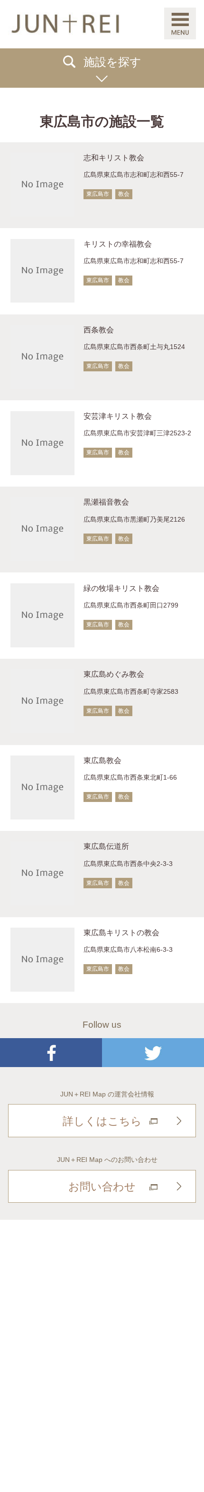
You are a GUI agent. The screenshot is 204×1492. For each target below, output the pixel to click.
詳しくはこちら (102, 1121)
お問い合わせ (102, 1186)
